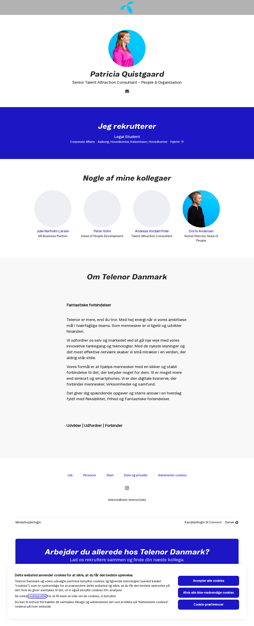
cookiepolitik (37, 596)
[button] (127, 91)
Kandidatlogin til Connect (203, 522)
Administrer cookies (172, 475)
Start (110, 475)
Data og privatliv (136, 475)
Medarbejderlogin (28, 522)
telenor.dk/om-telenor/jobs (127, 499)
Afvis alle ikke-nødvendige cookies (208, 592)
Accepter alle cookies (208, 580)
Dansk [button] (232, 523)
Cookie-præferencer (209, 604)
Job (70, 475)
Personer (89, 475)
